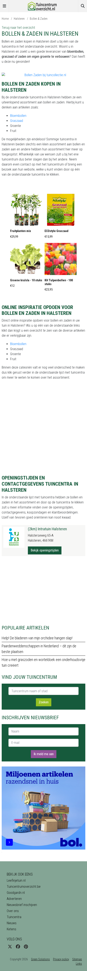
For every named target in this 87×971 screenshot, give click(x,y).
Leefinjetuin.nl (16, 880)
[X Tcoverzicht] (10, 946)
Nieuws (11, 923)
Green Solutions (40, 959)
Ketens (11, 929)
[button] (26, 217)
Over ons (13, 911)
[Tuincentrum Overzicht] (43, 6)
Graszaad (16, 121)
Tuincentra (14, 917)
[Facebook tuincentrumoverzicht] (18, 946)
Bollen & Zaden (39, 18)
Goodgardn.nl (16, 893)
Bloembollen (18, 116)
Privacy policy (61, 959)
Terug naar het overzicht (18, 28)
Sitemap (77, 959)
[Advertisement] (43, 590)
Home (5, 18)
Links (79, 963)
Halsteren (19, 18)
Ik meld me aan (44, 754)
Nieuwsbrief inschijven (22, 905)
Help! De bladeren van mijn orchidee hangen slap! (37, 638)
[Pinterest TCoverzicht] (26, 946)
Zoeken (44, 702)
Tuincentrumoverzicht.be (24, 887)
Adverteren (14, 899)
